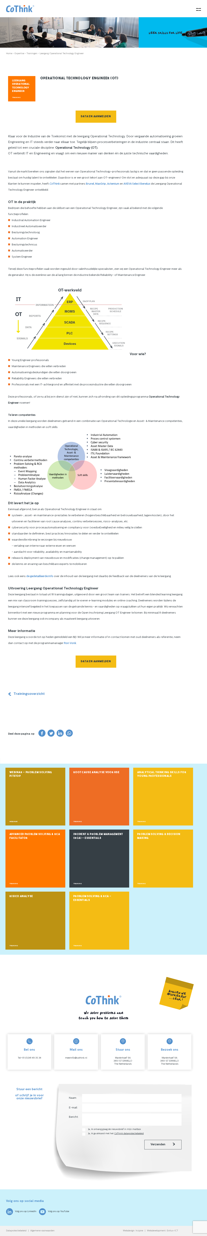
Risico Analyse (21, 896)
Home (9, 54)
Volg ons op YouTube (58, 1211)
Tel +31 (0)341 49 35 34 (29, 1058)
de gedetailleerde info (39, 576)
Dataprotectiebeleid (16, 1231)
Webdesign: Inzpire (133, 1231)
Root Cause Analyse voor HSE (96, 772)
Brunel (89, 184)
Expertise (19, 54)
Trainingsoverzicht (29, 694)
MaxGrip (100, 184)
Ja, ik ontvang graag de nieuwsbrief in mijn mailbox (115, 1129)
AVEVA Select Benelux (137, 184)
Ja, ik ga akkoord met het (116, 1134)
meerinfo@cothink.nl (76, 1058)
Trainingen (31, 54)
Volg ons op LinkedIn (25, 1211)
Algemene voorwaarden (42, 1231)
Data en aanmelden (96, 116)
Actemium (113, 184)
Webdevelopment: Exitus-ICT (162, 1231)
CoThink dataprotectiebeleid (129, 1134)
